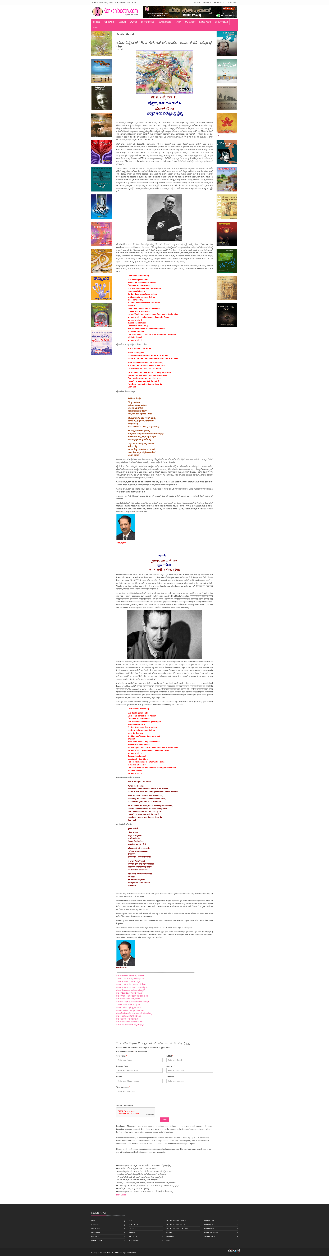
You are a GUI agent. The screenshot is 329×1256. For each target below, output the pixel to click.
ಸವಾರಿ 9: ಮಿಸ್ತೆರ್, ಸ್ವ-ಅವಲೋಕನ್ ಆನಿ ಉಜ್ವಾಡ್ (132, 1001)
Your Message (123, 1087)
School (96, 22)
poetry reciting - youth (176, 1221)
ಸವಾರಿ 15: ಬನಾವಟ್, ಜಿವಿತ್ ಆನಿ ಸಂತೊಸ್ (131, 984)
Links (95, 27)
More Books (121, 1194)
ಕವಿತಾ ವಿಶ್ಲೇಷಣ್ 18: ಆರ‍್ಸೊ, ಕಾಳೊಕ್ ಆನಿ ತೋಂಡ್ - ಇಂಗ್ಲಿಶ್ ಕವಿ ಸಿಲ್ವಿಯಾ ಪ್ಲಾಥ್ (145, 1171)
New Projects (164, 22)
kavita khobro (209, 1224)
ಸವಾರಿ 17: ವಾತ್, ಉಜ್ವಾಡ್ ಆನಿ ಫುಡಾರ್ (130, 978)
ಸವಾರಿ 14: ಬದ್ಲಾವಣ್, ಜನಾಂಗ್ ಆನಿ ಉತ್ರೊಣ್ (131, 987)
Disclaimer (95, 1232)
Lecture (122, 22)
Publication (109, 22)
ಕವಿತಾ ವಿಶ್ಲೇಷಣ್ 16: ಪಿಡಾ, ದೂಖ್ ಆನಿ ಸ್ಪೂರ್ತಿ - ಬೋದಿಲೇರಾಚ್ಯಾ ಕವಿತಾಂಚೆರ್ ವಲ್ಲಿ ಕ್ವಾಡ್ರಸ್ (148, 1185)
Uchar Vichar (221, 22)
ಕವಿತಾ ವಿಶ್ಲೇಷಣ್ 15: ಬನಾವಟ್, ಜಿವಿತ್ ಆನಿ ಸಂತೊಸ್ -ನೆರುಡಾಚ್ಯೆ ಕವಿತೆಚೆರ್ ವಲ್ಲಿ (145, 1191)
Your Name (121, 1055)
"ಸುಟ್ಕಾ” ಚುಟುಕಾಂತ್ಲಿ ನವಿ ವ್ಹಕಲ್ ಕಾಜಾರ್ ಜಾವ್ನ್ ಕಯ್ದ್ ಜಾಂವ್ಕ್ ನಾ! (140, 1177)
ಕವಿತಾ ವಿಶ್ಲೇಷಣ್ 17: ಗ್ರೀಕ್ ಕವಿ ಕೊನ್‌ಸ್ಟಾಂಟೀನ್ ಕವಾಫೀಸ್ (138, 1179)
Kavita (178, 22)
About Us (208, 2)
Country (170, 1066)
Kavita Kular (209, 1221)
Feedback (95, 1236)
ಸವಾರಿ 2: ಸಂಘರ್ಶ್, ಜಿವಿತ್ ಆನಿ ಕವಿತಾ (129, 1021)
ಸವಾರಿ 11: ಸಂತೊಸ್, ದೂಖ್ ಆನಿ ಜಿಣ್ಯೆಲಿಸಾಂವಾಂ (132, 995)
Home (198, 2)
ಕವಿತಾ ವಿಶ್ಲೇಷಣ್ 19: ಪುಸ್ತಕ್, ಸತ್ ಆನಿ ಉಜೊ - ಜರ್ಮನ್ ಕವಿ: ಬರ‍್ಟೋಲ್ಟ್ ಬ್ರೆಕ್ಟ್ (144, 1165)
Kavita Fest (190, 22)
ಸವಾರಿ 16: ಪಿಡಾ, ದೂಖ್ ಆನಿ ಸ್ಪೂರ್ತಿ (128, 981)
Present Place (122, 1066)
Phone (119, 1076)
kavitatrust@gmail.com (106, 2)
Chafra (169, 1232)
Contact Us (220, 2)
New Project (134, 1240)
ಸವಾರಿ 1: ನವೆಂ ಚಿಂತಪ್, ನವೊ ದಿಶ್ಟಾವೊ (130, 1024)
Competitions (147, 22)
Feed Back (232, 2)
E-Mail (169, 1055)
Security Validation (125, 1105)
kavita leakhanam (211, 1232)
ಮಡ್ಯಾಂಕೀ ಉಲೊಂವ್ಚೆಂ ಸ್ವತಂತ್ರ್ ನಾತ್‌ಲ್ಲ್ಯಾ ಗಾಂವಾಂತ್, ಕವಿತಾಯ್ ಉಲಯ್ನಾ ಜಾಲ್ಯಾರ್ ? (147, 1182)
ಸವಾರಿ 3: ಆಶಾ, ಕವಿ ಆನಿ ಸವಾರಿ (127, 1018)
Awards (133, 22)
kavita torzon (209, 1236)
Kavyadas (169, 1236)
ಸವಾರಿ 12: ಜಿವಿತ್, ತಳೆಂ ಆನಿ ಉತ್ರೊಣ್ (129, 993)
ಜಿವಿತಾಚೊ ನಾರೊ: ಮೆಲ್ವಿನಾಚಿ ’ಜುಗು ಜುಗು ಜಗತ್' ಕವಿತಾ (137, 1168)
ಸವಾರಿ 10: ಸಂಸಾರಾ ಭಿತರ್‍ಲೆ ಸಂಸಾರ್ (128, 998)
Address (170, 1076)
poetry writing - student (176, 1224)
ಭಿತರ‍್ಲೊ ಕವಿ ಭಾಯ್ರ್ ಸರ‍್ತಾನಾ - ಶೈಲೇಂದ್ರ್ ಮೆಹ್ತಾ (133, 1188)
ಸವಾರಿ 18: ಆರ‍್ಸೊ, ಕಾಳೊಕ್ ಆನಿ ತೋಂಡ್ (130, 975)
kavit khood (209, 1228)
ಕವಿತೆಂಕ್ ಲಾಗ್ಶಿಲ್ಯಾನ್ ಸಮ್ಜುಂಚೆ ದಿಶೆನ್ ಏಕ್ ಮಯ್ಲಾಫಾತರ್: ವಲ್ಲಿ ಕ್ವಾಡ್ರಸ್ (142, 1174)
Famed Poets (205, 22)
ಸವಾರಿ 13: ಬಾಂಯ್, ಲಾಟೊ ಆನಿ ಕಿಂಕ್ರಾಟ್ (130, 990)
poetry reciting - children (177, 1228)
